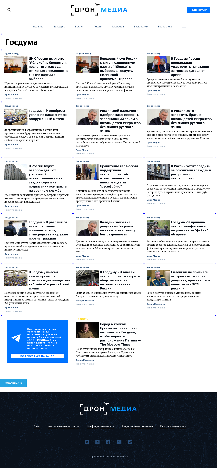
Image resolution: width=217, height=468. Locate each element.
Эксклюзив (141, 26)
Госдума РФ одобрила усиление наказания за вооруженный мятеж (48, 115)
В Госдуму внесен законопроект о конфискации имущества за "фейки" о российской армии (49, 280)
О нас (37, 426)
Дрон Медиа (11, 94)
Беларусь (59, 26)
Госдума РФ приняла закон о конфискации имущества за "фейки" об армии (189, 228)
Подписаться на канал (37, 356)
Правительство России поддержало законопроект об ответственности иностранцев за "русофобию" (119, 176)
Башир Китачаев (85, 301)
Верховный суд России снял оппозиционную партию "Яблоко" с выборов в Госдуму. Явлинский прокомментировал (118, 68)
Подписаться (198, 9)
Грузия (79, 26)
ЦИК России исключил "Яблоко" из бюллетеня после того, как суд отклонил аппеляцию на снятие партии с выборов (48, 68)
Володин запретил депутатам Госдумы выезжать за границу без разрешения (117, 228)
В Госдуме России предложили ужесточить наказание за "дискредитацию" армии (190, 66)
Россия (98, 26)
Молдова (118, 26)
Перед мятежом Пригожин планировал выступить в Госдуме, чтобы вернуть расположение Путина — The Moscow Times (120, 334)
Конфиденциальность (100, 426)
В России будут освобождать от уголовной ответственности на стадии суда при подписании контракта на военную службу (48, 178)
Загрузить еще (13, 382)
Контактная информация (63, 426)
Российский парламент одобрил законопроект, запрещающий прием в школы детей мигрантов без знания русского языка (120, 121)
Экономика (165, 26)
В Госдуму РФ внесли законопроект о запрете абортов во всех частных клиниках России (120, 280)
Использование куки (173, 426)
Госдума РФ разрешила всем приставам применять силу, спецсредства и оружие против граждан (48, 230)
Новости (82, 319)
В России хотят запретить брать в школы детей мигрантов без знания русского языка (191, 119)
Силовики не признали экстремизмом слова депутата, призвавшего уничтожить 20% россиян (190, 280)
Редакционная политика (137, 426)
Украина (38, 26)
